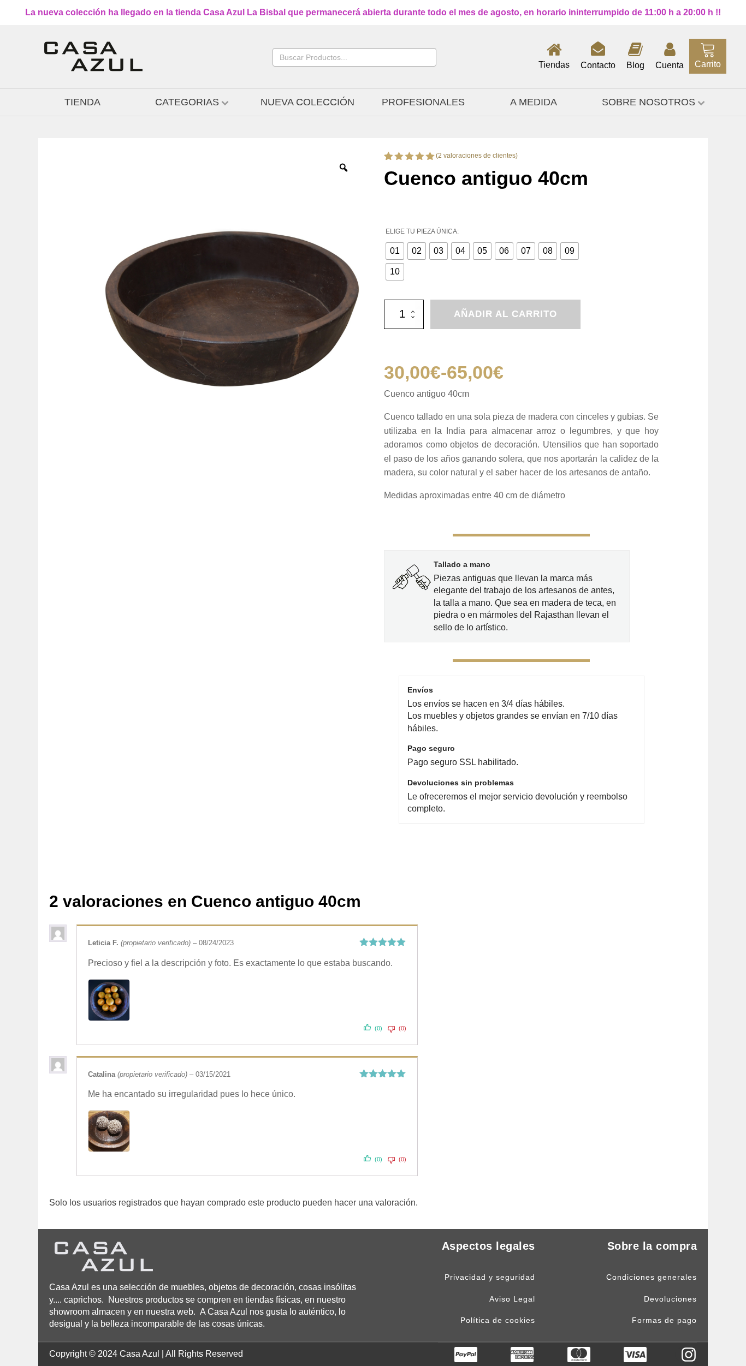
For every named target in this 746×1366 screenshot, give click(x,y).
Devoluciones (670, 1299)
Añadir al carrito (505, 314)
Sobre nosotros (648, 102)
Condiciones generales (651, 1277)
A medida (533, 102)
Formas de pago (664, 1320)
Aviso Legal (512, 1299)
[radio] (395, 251)
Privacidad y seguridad (490, 1277)
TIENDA (82, 102)
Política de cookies (497, 1320)
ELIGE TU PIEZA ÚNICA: (422, 231)
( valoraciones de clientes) (477, 155)
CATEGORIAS (187, 102)
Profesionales (423, 102)
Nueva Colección (307, 102)
